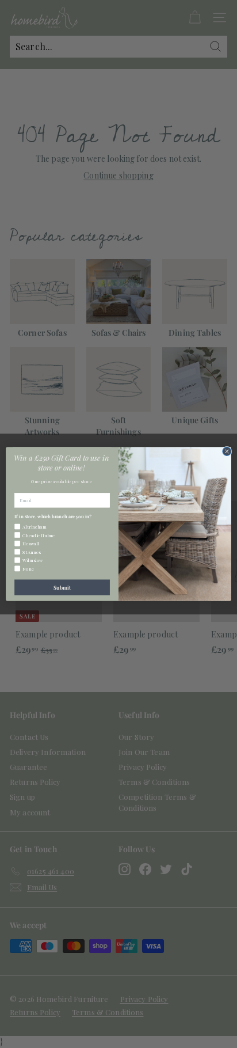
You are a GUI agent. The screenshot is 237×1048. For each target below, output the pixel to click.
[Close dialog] (227, 451)
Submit (62, 587)
